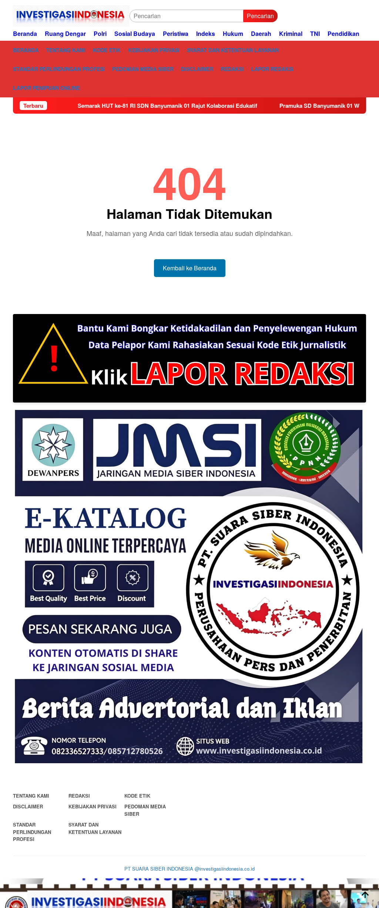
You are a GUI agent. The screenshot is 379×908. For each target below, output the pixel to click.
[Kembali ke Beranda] (189, 893)
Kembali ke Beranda (190, 268)
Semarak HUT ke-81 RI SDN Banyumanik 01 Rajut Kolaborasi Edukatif (133, 105)
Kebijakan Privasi (92, 806)
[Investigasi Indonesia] (71, 16)
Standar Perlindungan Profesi (32, 831)
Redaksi (79, 795)
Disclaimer (28, 806)
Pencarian (260, 15)
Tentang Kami (31, 795)
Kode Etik (137, 795)
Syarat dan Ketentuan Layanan (94, 828)
